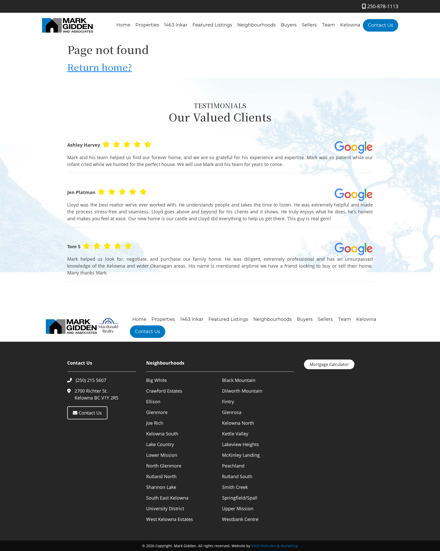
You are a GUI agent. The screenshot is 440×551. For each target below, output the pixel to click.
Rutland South (237, 476)
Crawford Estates (164, 391)
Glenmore (157, 412)
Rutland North (161, 476)
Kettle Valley (235, 434)
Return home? (99, 66)
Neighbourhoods (256, 25)
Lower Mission (161, 455)
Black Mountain (238, 380)
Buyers (289, 25)
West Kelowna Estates (169, 519)
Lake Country (160, 444)
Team (328, 25)
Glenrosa (231, 412)
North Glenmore (163, 466)
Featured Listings (212, 25)
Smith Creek (235, 487)
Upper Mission (237, 508)
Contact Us (380, 25)
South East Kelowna (167, 498)
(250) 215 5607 (91, 380)
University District (165, 508)
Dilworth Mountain (242, 391)
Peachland (233, 466)
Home (123, 25)
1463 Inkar (175, 25)
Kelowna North (238, 423)
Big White (156, 380)
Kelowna (350, 25)
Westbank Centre (240, 519)
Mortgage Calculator (329, 364)
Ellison (153, 401)
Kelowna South (162, 434)
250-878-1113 (382, 6)
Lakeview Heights (240, 444)
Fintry (228, 401)
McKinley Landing (241, 455)
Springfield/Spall (239, 498)
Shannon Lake (161, 487)
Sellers (309, 25)
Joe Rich (154, 423)
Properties (147, 25)
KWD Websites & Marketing (274, 545)
